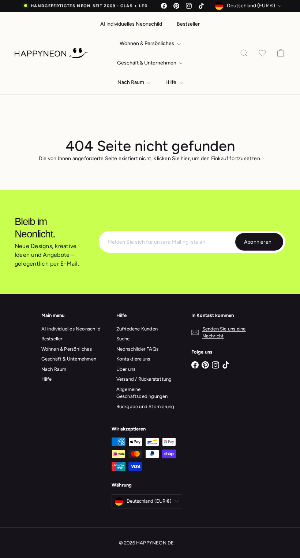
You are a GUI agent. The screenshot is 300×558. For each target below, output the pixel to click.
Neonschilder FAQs (137, 349)
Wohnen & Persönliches (147, 43)
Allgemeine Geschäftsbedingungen (142, 393)
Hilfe (171, 82)
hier (185, 158)
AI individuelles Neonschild (131, 24)
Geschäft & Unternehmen (147, 63)
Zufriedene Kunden (137, 329)
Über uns (126, 369)
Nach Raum (131, 82)
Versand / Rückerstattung (144, 379)
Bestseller (188, 24)
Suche (123, 338)
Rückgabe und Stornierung (145, 406)
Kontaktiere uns (133, 359)
